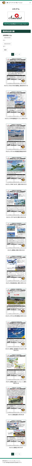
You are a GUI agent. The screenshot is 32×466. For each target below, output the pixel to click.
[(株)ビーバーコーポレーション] (4, 3)
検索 (5, 50)
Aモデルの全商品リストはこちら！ (16, 24)
